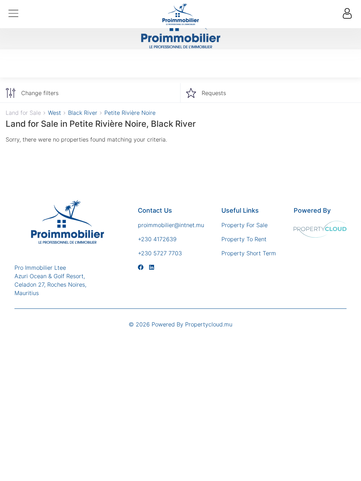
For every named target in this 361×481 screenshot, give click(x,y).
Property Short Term (248, 253)
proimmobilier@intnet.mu (171, 225)
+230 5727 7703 (160, 253)
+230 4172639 (157, 239)
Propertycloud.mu (208, 324)
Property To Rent (244, 239)
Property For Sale (244, 225)
